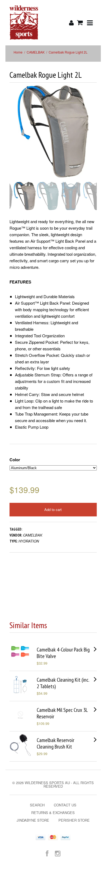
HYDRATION (28, 541)
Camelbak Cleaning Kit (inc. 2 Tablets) (63, 683)
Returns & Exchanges (53, 812)
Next (93, 137)
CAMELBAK (36, 52)
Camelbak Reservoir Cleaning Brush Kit (55, 743)
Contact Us (65, 805)
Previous (14, 137)
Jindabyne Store (33, 820)
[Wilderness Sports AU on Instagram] (58, 853)
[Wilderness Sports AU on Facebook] (47, 853)
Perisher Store (74, 820)
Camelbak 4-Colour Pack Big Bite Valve (63, 653)
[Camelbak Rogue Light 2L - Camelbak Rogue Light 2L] (53, 131)
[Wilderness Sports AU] (24, 22)
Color (15, 460)
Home (18, 52)
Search (37, 805)
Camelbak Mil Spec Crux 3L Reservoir (62, 713)
